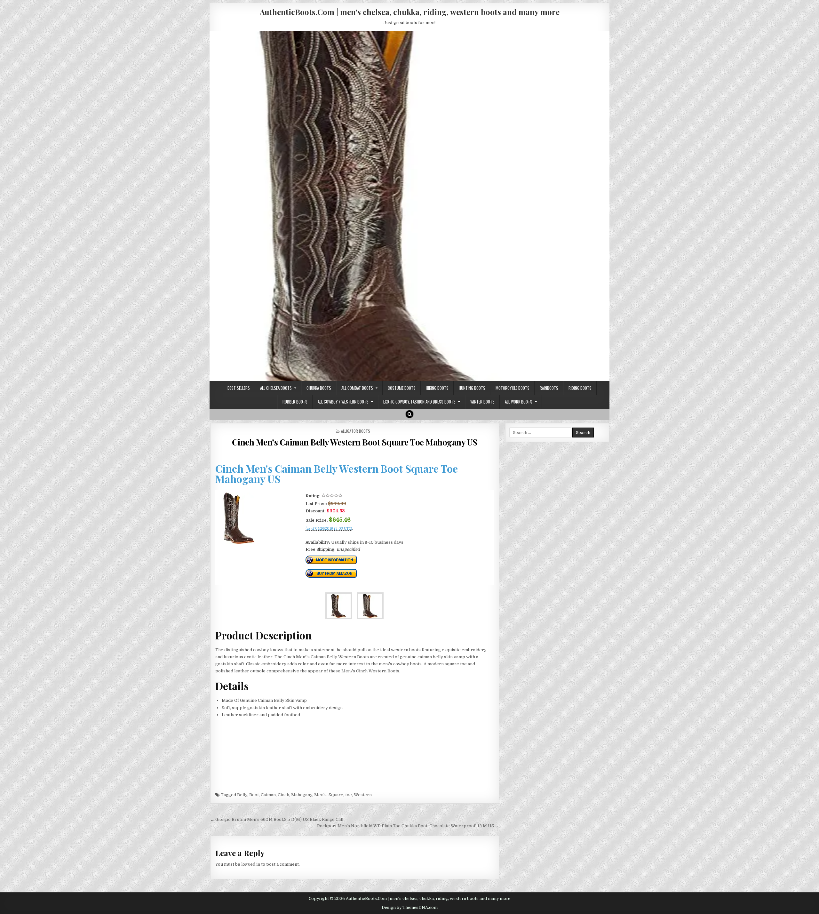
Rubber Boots (294, 401)
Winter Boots (482, 401)
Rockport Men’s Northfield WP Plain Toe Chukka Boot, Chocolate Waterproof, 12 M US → (408, 825)
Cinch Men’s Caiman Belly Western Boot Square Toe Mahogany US (354, 442)
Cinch (283, 794)
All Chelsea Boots (276, 388)
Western (363, 794)
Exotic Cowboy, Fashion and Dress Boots (419, 401)
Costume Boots (402, 388)
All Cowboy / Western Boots (343, 401)
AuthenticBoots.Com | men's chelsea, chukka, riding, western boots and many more (410, 12)
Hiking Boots (437, 388)
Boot (254, 794)
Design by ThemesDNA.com (410, 907)
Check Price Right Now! (327, 535)
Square (336, 794)
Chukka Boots (318, 388)
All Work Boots (518, 401)
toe (348, 794)
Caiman (268, 794)
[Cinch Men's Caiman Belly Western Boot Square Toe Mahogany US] (239, 542)
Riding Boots (580, 388)
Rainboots (549, 388)
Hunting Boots (472, 388)
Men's (320, 794)
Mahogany (301, 794)
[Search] (409, 414)
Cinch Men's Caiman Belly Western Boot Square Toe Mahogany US (336, 473)
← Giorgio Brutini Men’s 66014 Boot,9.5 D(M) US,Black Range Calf (277, 819)
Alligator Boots (355, 431)
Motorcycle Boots (512, 388)
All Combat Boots (357, 388)
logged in (250, 864)
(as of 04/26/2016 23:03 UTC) (329, 529)
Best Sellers (238, 388)
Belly (242, 794)
